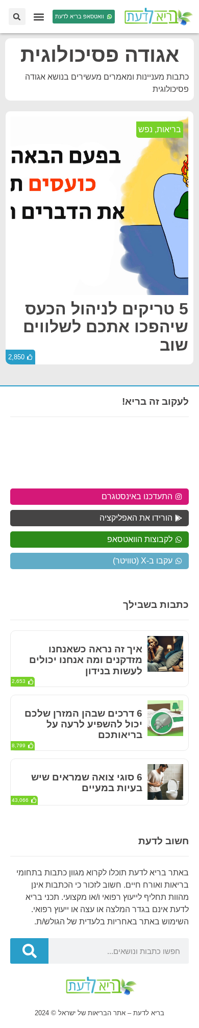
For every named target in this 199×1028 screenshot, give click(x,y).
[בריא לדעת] (157, 16)
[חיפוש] (29, 951)
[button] (39, 16)
